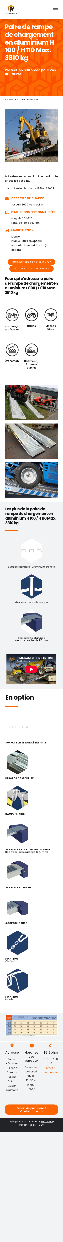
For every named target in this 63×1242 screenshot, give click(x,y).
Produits (9, 99)
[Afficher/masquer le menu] (56, 9)
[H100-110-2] (31, 425)
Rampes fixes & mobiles (27, 99)
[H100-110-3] (31, 386)
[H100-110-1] (31, 463)
